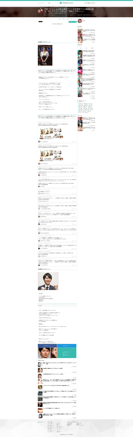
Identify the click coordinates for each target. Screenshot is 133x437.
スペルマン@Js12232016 (43, 248)
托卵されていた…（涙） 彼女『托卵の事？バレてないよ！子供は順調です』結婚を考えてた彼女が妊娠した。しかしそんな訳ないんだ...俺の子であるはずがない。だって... (59, 380)
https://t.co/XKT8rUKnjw (43, 263)
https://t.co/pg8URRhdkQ (43, 254)
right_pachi (39, 219)
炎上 (90, 103)
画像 (86, 105)
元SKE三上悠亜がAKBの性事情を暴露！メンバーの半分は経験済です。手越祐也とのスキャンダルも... (89, 79)
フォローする (43, 122)
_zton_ (39, 177)
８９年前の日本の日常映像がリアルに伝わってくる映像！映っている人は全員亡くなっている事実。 (59, 392)
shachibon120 (40, 211)
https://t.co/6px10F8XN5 (44, 199)
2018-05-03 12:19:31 (48, 251)
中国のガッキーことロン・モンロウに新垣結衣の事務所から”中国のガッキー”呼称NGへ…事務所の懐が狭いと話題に (60, 414)
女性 (87, 112)
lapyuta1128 (39, 166)
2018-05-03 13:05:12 (48, 235)
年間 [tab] (92, 48)
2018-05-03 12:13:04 (47, 258)
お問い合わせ (69, 424)
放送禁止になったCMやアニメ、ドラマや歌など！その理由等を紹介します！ (89, 70)
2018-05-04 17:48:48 (46, 189)
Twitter (81, 103)
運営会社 (68, 425)
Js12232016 (39, 243)
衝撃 (86, 103)
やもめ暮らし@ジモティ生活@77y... (45, 240)
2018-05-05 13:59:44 (47, 122)
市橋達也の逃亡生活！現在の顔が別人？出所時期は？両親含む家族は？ (88, 51)
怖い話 (90, 108)
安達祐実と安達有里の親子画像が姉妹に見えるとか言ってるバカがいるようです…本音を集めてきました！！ (59, 403)
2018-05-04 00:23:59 (47, 219)
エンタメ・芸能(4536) (70, 14)
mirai (89, 32)
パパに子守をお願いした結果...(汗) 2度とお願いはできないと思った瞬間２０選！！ (89, 30)
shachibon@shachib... (43, 216)
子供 (80, 108)
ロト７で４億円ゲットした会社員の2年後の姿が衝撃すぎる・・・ (89, 93)
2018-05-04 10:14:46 (48, 211)
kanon (89, 37)
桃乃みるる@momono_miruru (44, 201)
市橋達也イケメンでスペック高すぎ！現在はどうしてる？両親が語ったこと (89, 60)
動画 (85, 106)
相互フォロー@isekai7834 (44, 141)
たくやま (90, 72)
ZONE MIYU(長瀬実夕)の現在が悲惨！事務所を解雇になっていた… (88, 84)
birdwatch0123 (40, 251)
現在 (90, 105)
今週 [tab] (80, 48)
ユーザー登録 (87, 3)
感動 (85, 111)
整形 (85, 108)
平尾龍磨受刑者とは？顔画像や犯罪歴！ (88, 65)
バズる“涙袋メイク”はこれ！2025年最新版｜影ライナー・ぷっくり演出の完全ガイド (89, 40)
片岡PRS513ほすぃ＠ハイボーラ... (45, 193)
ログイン (92, 3)
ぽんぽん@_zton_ (42, 186)
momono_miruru (40, 196)
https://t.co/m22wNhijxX (52, 125)
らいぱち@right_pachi (43, 224)
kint (71, 366)
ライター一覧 (69, 422)
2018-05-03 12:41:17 (48, 243)
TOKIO (87, 109)
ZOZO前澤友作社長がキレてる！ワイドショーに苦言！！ (53, 374)
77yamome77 (40, 235)
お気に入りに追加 (73, 21)
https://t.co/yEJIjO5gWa (57, 246)
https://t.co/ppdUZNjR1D (65, 214)
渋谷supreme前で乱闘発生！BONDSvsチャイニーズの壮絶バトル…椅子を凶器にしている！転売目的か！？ (59, 397)
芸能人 (81, 105)
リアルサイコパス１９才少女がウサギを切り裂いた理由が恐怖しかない (56, 385)
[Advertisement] (57, 31)
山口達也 (81, 109)
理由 (90, 106)
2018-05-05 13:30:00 (48, 166)
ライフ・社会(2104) (92, 14)
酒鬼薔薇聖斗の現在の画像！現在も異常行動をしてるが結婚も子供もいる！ (89, 56)
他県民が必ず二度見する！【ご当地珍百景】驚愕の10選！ (89, 123)
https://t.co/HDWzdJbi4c (49, 169)
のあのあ (90, 77)
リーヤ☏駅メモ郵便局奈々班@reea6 (45, 208)
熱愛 (89, 111)
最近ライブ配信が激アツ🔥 (58, 23)
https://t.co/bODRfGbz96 (43, 184)
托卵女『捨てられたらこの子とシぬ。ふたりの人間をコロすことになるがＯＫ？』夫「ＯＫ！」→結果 (59, 363)
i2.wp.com (41, 66)
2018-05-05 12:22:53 (46, 177)
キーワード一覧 (78, 422)
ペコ (89, 53)
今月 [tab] (86, 48)
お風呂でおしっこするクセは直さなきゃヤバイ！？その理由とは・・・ (89, 89)
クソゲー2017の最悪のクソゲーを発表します (51, 408)
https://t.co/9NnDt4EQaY (43, 125)
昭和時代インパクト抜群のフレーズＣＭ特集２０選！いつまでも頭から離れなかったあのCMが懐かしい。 (89, 35)
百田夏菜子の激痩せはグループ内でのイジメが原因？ (53, 368)
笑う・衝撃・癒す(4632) (85, 14)
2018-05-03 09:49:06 (49, 196)
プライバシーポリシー (80, 425)
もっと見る (93, 98)
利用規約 (77, 424)
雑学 (80, 111)
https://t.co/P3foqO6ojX (42, 207)
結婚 (80, 106)
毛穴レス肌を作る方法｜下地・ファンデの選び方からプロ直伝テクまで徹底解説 (89, 128)
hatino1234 (39, 258)
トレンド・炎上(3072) (77, 14)
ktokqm (39, 189)
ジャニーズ (81, 112)
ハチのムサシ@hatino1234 (44, 264)
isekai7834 (39, 122)
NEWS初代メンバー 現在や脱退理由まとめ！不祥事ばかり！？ (89, 75)
